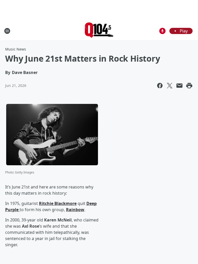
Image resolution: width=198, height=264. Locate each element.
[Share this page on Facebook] (159, 85)
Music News (15, 49)
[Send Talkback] (162, 31)
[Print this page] (189, 85)
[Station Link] (99, 30)
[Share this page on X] (169, 85)
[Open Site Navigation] (7, 31)
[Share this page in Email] (179, 85)
